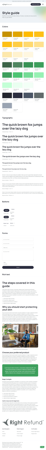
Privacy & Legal (19, 435)
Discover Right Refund (35, 431)
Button (6, 210)
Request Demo (34, 433)
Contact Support (20, 433)
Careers (3, 435)
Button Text (6, 223)
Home (3, 431)
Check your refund (36, 4)
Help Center (19, 431)
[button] (43, 4)
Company (4, 433)
